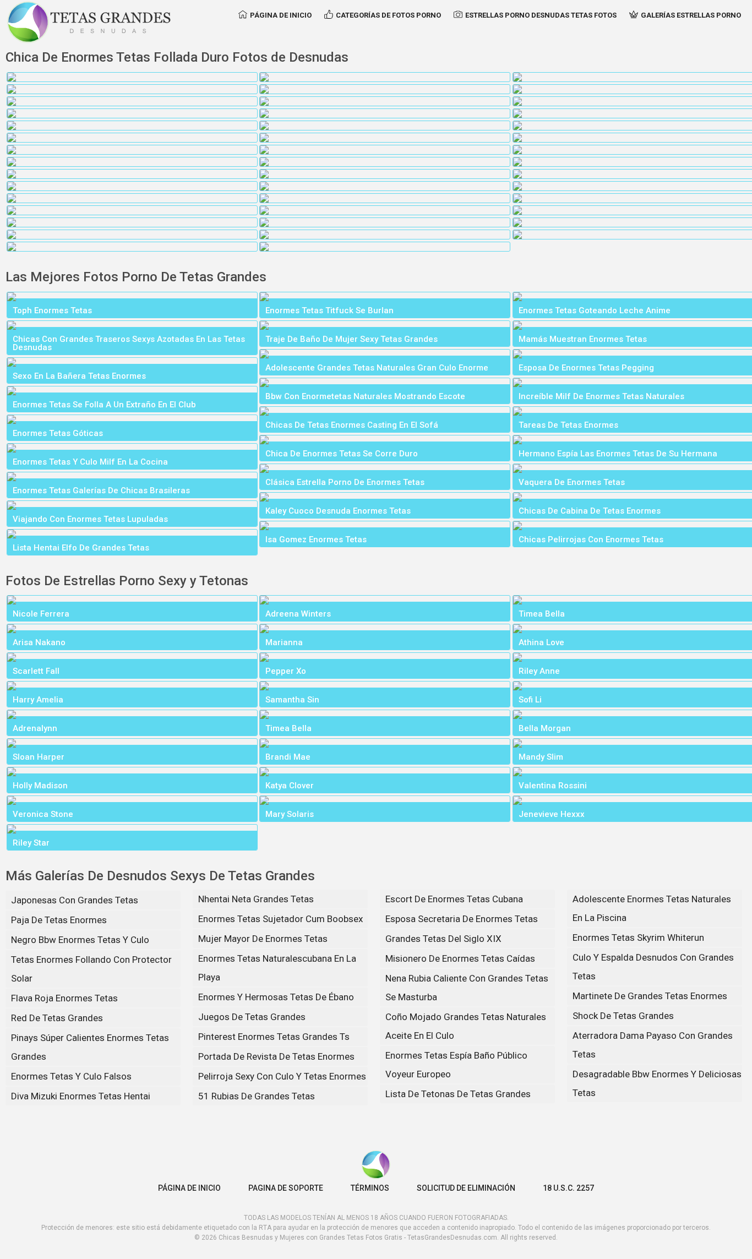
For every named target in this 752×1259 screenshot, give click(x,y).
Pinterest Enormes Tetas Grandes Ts (274, 1036)
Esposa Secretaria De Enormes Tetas (461, 918)
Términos (370, 1188)
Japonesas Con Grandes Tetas (74, 900)
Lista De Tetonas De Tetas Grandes (458, 1093)
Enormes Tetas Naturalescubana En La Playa (277, 968)
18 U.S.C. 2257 (568, 1188)
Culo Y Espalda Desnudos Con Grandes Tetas (653, 967)
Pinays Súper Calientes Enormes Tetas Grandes (90, 1047)
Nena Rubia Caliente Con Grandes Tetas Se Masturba (466, 987)
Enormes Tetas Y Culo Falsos (71, 1076)
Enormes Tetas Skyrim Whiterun (638, 937)
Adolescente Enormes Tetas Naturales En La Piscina (652, 908)
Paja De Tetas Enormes (59, 919)
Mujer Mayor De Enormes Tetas (263, 938)
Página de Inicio (281, 15)
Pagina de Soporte (285, 1188)
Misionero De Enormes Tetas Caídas (460, 958)
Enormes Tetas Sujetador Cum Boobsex (280, 918)
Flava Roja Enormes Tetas (64, 998)
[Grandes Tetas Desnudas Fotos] (89, 22)
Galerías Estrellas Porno (691, 15)
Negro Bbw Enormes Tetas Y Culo (80, 939)
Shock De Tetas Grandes (623, 1015)
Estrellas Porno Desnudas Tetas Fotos (541, 15)
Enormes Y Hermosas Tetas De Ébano (276, 996)
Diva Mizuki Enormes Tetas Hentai (80, 1096)
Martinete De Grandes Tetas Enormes (650, 995)
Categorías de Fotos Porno (388, 15)
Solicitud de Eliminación (466, 1188)
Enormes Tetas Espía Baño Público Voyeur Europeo (456, 1065)
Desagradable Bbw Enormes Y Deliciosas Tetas (657, 1083)
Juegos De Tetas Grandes (252, 1016)
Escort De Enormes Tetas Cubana (454, 898)
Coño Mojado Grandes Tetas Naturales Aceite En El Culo (465, 1026)
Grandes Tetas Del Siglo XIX (443, 938)
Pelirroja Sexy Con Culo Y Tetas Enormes (282, 1076)
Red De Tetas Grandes (57, 1017)
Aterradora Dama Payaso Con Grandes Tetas (653, 1045)
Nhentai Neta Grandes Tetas (256, 898)
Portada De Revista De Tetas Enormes (276, 1056)
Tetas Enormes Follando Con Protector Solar (91, 969)
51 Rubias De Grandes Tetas (256, 1096)
